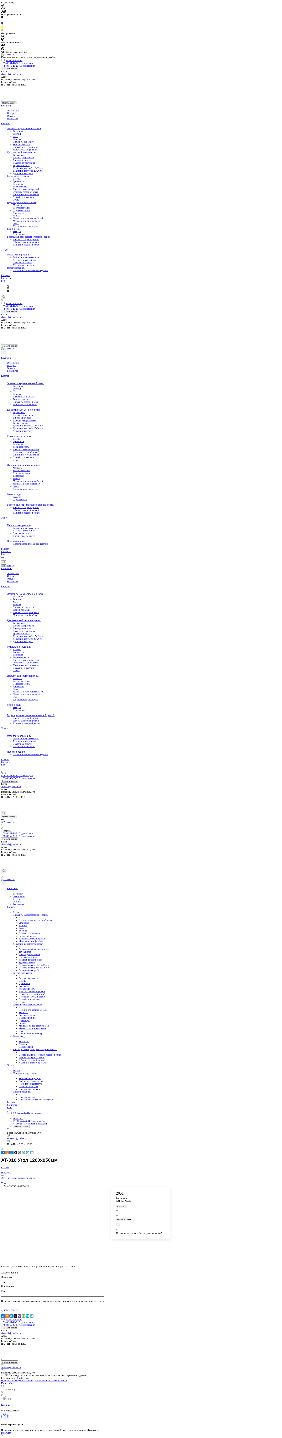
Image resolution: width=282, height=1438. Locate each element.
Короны (17, 139)
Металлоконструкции (18, 254)
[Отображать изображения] (3, 36)
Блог (3, 281)
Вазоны (17, 178)
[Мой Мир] (11, 1152)
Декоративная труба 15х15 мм (28, 168)
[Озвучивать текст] (3, 46)
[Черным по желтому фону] (2, 27)
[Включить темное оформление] (3, 352)
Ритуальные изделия (17, 176)
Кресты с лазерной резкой (26, 189)
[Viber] (8, 285)
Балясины (18, 131)
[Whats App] (8, 291)
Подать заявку (8, 103)
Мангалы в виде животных (26, 221)
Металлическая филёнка (25, 149)
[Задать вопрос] (118, 1224)
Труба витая (19, 155)
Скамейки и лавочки (23, 197)
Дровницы (18, 213)
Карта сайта (7, 1383)
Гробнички (18, 181)
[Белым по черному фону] (2, 21)
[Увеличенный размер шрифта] (3, 12)
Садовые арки (20, 234)
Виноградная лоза (22, 160)
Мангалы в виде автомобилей (28, 218)
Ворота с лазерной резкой (26, 239)
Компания (6, 105)
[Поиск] (3, 297)
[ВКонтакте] (3, 1152)
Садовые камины (21, 210)
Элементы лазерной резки (26, 147)
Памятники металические (26, 194)
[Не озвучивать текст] (2, 49)
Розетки (17, 134)
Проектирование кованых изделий (30, 270)
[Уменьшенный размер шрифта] (2, 5)
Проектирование (16, 268)
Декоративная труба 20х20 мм (28, 171)
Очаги (16, 223)
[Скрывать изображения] (2, 40)
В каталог (6, 1433)
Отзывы (11, 116)
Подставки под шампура (25, 226)
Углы (15, 136)
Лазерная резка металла (24, 260)
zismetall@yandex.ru (11, 74)
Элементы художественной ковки (24, 128)
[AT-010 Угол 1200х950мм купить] (52, 1262)
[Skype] (27, 1152)
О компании (13, 110)
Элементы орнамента (23, 141)
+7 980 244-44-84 (14, 60)
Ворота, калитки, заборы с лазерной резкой (29, 237)
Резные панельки (21, 144)
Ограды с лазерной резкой (26, 192)
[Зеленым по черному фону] (2, 30)
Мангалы (17, 205)
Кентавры (18, 184)
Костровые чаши (21, 207)
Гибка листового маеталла (26, 257)
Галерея (5, 275)
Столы (16, 200)
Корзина (6, 1405)
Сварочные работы (22, 262)
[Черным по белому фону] (2, 18)
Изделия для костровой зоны (21, 202)
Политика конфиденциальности (17, 1380)
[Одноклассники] (7, 1152)
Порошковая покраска (24, 265)
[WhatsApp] (23, 1152)
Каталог (5, 123)
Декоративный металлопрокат (22, 152)
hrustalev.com (23, 1378)
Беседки (17, 231)
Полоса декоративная (23, 157)
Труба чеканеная (21, 165)
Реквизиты (12, 118)
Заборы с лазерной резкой (26, 242)
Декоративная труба (23, 173)
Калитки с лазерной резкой (26, 244)
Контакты (6, 278)
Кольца (16, 215)
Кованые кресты (21, 186)
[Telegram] (31, 1152)
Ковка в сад (13, 229)
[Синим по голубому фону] (2, 24)
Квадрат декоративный (24, 163)
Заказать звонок (9, 69)
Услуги (4, 249)
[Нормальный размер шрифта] (3, 8)
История (11, 113)
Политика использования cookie (51, 1380)
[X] (15, 1152)
